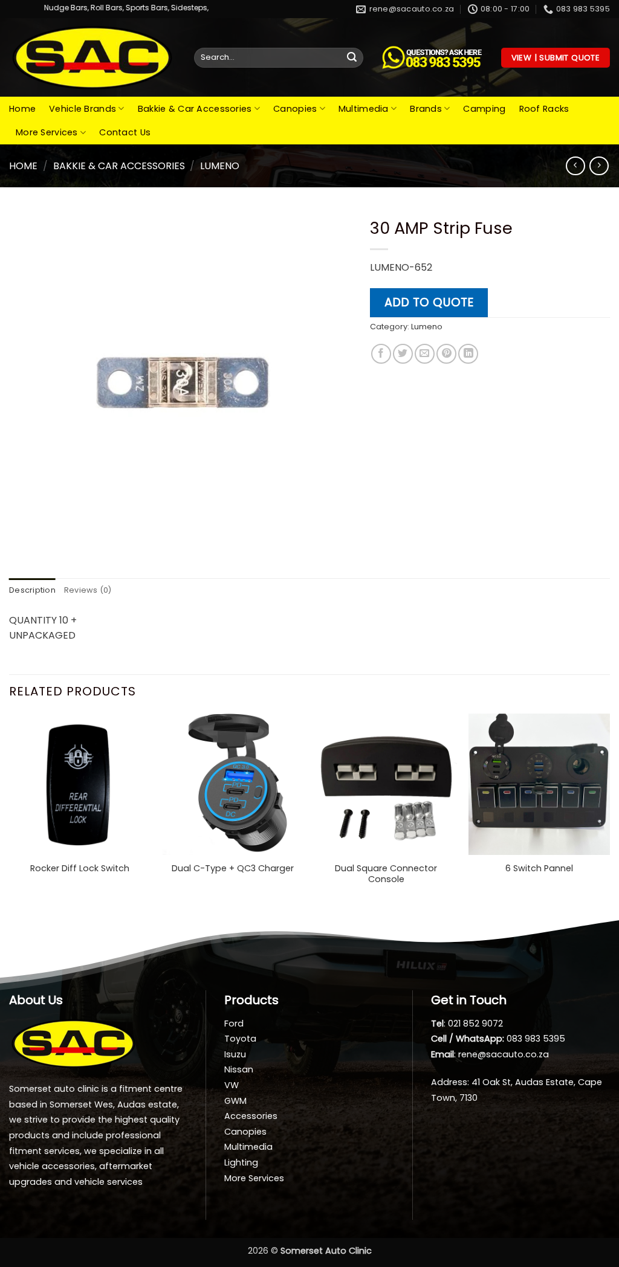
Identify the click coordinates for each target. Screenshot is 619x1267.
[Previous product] (598, 165)
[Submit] (352, 58)
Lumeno (219, 166)
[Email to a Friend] (425, 354)
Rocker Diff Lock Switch (79, 868)
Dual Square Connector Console (386, 874)
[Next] (609, 811)
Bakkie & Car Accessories (195, 109)
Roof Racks (544, 109)
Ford (234, 1023)
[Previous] (10, 811)
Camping (484, 109)
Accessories (250, 1116)
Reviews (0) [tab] (88, 590)
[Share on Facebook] (381, 354)
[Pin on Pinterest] (446, 354)
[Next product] (575, 165)
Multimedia (364, 109)
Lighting (241, 1162)
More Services (47, 132)
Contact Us (125, 132)
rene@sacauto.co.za (503, 1054)
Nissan (238, 1069)
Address (449, 1082)
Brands (426, 109)
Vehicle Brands (82, 109)
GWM (235, 1101)
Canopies (295, 109)
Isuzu (235, 1054)
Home (22, 109)
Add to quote (428, 302)
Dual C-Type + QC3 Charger (233, 868)
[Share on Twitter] (403, 354)
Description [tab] (32, 590)
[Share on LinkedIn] (468, 354)
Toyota (240, 1039)
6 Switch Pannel (539, 868)
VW (231, 1085)
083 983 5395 (536, 1039)
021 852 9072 (475, 1023)
